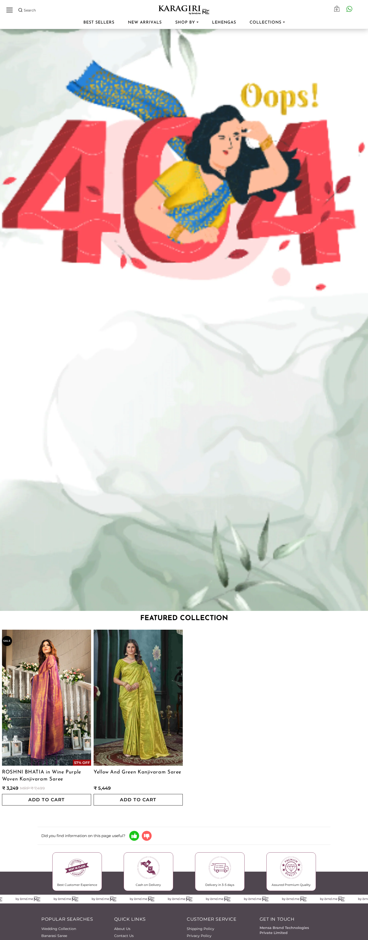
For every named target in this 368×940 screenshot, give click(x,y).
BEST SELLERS (98, 23)
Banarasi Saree (54, 935)
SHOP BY (186, 23)
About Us (122, 928)
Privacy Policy (199, 935)
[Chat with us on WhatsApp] (349, 9)
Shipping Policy (200, 928)
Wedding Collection (58, 928)
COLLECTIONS (266, 23)
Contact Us (124, 935)
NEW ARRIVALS (145, 23)
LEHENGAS (224, 23)
